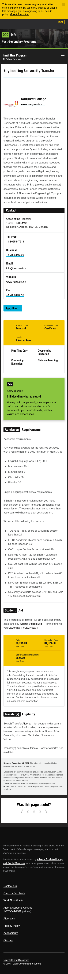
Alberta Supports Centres (17, 907)
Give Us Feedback (14, 893)
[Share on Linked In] (25, 84)
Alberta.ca (9, 918)
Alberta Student (31, 623)
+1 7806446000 (15, 255)
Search (51, 23)
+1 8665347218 (15, 241)
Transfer (21, 723)
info (9, 35)
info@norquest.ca (16, 268)
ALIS (21, 23)
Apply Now (11, 308)
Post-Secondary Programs (19, 41)
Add (34, 23)
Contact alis (10, 886)
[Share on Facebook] (15, 84)
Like (42, 23)
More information (19, 14)
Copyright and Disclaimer (16, 960)
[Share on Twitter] (5, 84)
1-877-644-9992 (12, 911)
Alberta (9, 24)
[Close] (63, 4)
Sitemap (8, 940)
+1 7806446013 (15, 295)
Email (35, 84)
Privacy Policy (11, 925)
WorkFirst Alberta (13, 900)
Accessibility (10, 933)
